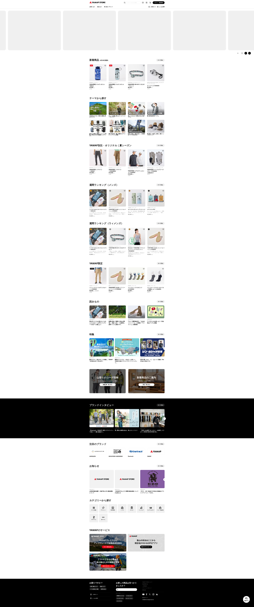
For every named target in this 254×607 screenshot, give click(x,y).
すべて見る (160, 263)
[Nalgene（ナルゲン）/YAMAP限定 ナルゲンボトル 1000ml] (98, 72)
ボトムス (131, 510)
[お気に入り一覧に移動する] (143, 2)
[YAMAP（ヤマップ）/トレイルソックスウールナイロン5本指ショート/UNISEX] (155, 275)
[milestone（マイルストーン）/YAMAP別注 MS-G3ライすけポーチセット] (136, 72)
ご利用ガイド (153, 6)
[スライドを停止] (242, 53)
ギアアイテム (93, 519)
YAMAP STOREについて (147, 582)
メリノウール (119, 601)
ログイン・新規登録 (158, 2)
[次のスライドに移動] (249, 53)
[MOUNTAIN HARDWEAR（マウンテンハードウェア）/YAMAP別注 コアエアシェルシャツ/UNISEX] (136, 157)
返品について (102, 586)
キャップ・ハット (129, 598)
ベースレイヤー (129, 595)
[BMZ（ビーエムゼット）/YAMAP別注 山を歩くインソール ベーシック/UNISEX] (117, 275)
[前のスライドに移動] (245, 53)
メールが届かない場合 (94, 589)
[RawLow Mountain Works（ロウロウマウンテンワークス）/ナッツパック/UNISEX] (155, 72)
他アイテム (103, 519)
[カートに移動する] (150, 2)
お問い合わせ (103, 589)
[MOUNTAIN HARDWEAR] (117, 451)
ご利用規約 (144, 586)
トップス (122, 510)
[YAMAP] (155, 451)
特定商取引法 (145, 584)
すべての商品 (93, 510)
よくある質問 (162, 6)
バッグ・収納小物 (160, 510)
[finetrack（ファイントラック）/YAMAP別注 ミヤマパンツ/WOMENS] (117, 157)
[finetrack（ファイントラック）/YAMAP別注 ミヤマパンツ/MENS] (98, 157)
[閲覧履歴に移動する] (146, 2)
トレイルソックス (120, 598)
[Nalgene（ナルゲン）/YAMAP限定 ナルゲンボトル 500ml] (117, 72)
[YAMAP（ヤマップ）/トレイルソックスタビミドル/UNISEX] (136, 275)
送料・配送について (94, 586)
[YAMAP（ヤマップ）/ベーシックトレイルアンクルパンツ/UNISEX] (98, 275)
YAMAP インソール (120, 595)
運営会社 (144, 590)
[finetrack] (136, 451)
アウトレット (103, 510)
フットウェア (141, 510)
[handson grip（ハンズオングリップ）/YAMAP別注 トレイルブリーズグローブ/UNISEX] (155, 157)
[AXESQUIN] (98, 451)
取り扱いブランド (108, 6)
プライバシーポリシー (147, 588)
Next (164, 348)
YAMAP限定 (113, 510)
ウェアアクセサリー (150, 510)
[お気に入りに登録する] (105, 65)
